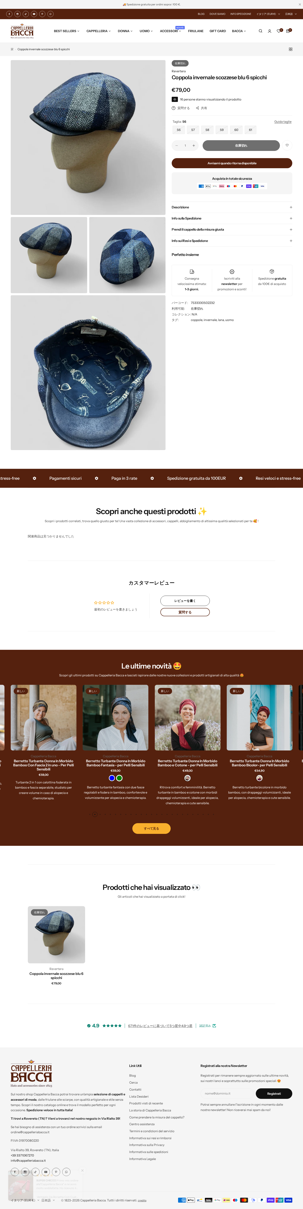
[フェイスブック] (9, 14)
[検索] (260, 31)
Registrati (274, 1094)
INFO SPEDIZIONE (240, 13)
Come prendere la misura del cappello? (156, 1117)
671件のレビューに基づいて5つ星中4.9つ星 (160, 1026)
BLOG (201, 13)
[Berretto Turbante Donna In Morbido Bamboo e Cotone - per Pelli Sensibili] (187, 717)
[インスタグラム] (17, 14)
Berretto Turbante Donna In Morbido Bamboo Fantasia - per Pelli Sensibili (115, 763)
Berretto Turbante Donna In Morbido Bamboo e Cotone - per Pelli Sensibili (187, 763)
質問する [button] (185, 612)
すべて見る (151, 828)
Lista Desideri (139, 1096)
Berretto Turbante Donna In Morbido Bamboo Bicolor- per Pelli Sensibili (259, 763)
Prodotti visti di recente (146, 1103)
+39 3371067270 (22, 1155)
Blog (132, 1075)
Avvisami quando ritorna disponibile (232, 163)
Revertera (179, 71)
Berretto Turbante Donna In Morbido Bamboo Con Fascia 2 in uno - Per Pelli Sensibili (43, 765)
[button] (89, 814)
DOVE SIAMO (217, 13)
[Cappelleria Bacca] (22, 31)
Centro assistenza (142, 1124)
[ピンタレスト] (42, 14)
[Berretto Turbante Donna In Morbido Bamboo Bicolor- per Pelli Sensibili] (259, 717)
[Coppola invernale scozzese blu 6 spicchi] (56, 934)
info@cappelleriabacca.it (28, 1160)
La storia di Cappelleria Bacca (150, 1110)
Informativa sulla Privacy (146, 1145)
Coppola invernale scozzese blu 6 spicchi (56, 976)
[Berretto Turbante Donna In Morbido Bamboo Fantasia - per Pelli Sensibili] (115, 717)
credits (142, 1200)
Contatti (135, 1089)
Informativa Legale (142, 1159)
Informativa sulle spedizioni (148, 1152)
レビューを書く (185, 601)
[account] (269, 31)
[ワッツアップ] (50, 14)
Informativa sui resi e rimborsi (150, 1138)
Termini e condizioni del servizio (151, 1131)
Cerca (133, 1082)
